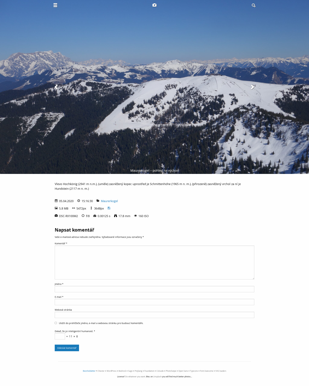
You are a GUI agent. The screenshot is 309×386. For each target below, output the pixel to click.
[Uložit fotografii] (109, 208)
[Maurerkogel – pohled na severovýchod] (252, 87)
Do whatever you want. (135, 376)
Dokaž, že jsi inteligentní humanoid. (75, 331)
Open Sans (183, 371)
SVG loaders (220, 371)
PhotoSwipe (171, 371)
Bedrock (122, 371)
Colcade (160, 371)
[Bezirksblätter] (154, 5)
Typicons (194, 371)
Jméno (59, 284)
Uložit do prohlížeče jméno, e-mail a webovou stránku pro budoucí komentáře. (101, 323)
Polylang (138, 371)
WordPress (112, 371)
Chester (101, 371)
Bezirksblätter (89, 371)
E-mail (59, 296)
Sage (130, 371)
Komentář (61, 243)
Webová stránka (63, 309)
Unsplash (157, 376)
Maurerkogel (109, 201)
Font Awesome (206, 371)
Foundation (149, 371)
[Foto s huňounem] (57, 87)
